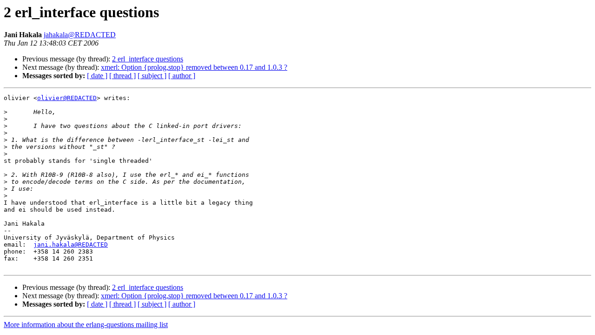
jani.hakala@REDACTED (70, 244)
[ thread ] (122, 76)
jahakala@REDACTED (80, 35)
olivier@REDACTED (67, 97)
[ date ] (97, 76)
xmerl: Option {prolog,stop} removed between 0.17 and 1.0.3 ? (194, 67)
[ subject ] (152, 76)
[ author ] (181, 76)
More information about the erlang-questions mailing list (86, 324)
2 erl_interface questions (147, 59)
